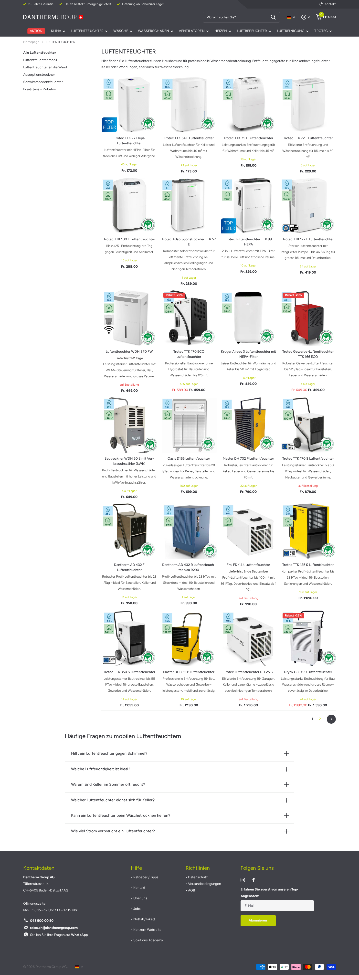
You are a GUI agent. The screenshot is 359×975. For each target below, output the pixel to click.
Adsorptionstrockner (39, 75)
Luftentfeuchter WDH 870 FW (129, 352)
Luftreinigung (291, 31)
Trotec (321, 31)
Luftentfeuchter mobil (40, 60)
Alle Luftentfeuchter (39, 53)
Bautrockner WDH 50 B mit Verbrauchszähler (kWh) (129, 461)
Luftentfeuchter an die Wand (45, 67)
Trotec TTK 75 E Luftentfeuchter (248, 138)
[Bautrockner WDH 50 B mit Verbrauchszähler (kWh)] (129, 425)
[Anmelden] (305, 17)
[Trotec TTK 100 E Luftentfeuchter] (129, 205)
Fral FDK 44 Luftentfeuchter (248, 565)
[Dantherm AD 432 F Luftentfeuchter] (129, 531)
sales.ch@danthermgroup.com (54, 928)
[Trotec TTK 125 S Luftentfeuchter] (308, 531)
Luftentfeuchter (87, 31)
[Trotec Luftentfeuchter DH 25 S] (248, 638)
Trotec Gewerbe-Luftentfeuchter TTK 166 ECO (308, 354)
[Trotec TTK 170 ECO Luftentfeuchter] (189, 318)
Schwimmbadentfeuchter (43, 82)
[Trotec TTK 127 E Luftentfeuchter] (308, 205)
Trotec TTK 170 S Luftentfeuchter (308, 458)
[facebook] (253, 880)
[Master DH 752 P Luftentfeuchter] (189, 638)
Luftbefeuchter (252, 31)
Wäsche (120, 31)
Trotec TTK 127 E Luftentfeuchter (308, 239)
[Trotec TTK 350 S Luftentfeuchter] (129, 638)
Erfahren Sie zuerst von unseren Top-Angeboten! (269, 892)
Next (331, 719)
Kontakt (139, 888)
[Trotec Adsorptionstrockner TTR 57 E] (189, 205)
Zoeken (273, 17)
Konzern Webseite (147, 930)
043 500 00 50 (41, 921)
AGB (191, 890)
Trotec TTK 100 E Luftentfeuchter (129, 239)
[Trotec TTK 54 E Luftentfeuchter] (189, 104)
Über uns (140, 898)
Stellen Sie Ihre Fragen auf (59, 935)
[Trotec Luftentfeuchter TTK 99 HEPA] (248, 205)
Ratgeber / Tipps (145, 877)
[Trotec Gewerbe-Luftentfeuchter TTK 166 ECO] (308, 318)
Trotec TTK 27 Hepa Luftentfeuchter (129, 140)
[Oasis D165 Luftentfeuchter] (189, 425)
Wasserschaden (153, 31)
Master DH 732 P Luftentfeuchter (248, 458)
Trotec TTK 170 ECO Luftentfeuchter (188, 354)
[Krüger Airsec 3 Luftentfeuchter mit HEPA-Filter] (248, 318)
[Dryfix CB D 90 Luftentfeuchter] (308, 638)
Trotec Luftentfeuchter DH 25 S (248, 672)
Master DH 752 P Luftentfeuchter (188, 672)
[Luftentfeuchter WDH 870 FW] (129, 318)
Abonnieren (258, 920)
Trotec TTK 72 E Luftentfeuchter (308, 138)
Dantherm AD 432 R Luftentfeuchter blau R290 (188, 567)
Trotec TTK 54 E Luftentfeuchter (189, 138)
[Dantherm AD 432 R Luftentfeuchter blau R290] (189, 531)
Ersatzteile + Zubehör (39, 89)
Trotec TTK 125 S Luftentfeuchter (308, 565)
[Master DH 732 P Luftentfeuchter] (248, 425)
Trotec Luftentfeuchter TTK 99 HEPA (248, 241)
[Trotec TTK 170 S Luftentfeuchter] (308, 425)
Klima (56, 31)
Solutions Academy (148, 940)
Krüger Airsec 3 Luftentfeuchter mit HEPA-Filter (248, 354)
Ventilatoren (192, 31)
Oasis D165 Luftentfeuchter (189, 458)
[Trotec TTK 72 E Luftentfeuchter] (308, 104)
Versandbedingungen (204, 884)
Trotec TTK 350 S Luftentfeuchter (129, 672)
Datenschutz (198, 877)
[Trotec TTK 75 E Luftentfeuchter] (248, 104)
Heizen (220, 31)
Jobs (137, 909)
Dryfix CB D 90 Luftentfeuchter (308, 672)
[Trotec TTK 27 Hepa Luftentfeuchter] (129, 104)
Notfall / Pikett (144, 919)
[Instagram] (243, 880)
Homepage (31, 42)
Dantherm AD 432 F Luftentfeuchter (129, 567)
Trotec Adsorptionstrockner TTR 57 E (189, 241)
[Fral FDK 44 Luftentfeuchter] (248, 531)
